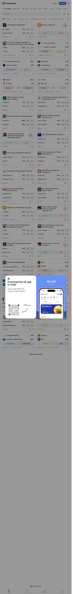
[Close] (64, 278)
